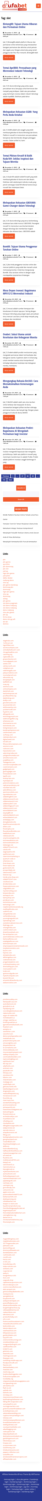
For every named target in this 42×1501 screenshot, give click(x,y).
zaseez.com (7, 664)
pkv (4, 560)
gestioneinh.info (8, 868)
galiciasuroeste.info (10, 1086)
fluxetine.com (8, 1158)
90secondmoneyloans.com (12, 744)
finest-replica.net (9, 865)
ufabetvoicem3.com (10, 808)
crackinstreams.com (10, 767)
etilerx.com (7, 827)
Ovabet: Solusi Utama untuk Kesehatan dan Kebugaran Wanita (20, 335)
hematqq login (17, 1489)
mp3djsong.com (8, 1008)
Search (21, 488)
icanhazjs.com (8, 1183)
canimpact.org (8, 1185)
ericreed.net (7, 1155)
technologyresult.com (10, 716)
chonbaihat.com (8, 1123)
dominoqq (6, 589)
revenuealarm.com (9, 969)
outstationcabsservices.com (12, 923)
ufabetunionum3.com (10, 799)
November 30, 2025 (11, 299)
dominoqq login (30, 1482)
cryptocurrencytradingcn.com (13, 1415)
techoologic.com (8, 905)
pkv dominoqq (8, 566)
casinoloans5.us (8, 1165)
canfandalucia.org (9, 916)
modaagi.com (8, 1082)
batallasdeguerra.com (10, 1089)
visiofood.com (8, 882)
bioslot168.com (8, 978)
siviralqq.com (7, 1395)
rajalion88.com (8, 657)
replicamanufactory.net (11, 785)
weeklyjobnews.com (10, 1425)
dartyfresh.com (8, 691)
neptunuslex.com (9, 1013)
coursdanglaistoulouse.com (12, 1011)
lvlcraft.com (7, 742)
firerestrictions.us (9, 1114)
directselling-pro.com (10, 966)
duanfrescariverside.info (11, 824)
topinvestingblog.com (10, 1059)
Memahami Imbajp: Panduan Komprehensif (18, 528)
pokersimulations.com (11, 783)
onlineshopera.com (10, 689)
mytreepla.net (8, 781)
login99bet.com (8, 645)
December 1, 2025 (11, 211)
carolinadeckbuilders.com (12, 1057)
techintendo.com (9, 726)
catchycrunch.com (9, 666)
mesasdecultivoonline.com (12, 1324)
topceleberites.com (9, 794)
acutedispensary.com (10, 1411)
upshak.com (7, 1390)
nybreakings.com (9, 921)
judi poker (6, 576)
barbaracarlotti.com (10, 1197)
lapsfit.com (7, 776)
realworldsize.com (9, 1312)
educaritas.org (8, 677)
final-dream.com (9, 863)
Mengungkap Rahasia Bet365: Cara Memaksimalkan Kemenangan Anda (20, 384)
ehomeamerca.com (10, 723)
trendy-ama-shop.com (11, 877)
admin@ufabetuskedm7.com (12, 34)
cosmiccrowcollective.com (12, 1287)
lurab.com (6, 971)
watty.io (6, 1273)
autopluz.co (7, 1029)
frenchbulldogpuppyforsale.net (14, 1208)
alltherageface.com (9, 957)
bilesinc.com (7, 1077)
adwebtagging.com (9, 1429)
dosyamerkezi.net (9, 1045)
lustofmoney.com (9, 1448)
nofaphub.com (8, 668)
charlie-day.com (8, 1372)
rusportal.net (7, 1271)
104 (4, 480)
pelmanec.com (8, 1246)
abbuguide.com (8, 714)
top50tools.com (8, 1061)
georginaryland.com (10, 1139)
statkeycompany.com (10, 1054)
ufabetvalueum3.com (10, 801)
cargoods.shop (8, 1280)
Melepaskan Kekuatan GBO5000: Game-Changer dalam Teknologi (19, 204)
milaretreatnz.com (9, 1080)
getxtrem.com (8, 1351)
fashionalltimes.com (10, 939)
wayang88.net (8, 813)
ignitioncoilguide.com (10, 973)
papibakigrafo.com (9, 1181)
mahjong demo (8, 580)
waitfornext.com (8, 854)
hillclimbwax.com (9, 1441)
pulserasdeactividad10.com (12, 1194)
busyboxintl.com (9, 1298)
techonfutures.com (9, 902)
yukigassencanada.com (11, 755)
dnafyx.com (7, 700)
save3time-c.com (9, 1031)
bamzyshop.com (9, 898)
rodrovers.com (8, 748)
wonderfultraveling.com (11, 1103)
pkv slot (5, 569)
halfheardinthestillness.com (12, 1151)
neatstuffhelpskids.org (11, 1093)
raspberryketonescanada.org (13, 907)
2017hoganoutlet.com (11, 1243)
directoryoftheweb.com (11, 1250)
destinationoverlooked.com (12, 1436)
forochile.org (7, 1098)
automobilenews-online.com (13, 937)
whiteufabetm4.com (10, 817)
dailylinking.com (8, 698)
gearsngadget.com (9, 771)
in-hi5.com (6, 1262)
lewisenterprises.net (10, 693)
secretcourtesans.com (10, 648)
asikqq (5, 599)
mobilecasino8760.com (11, 1160)
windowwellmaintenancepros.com (15, 1457)
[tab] (38, 6)
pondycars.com (8, 900)
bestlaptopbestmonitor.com (13, 1137)
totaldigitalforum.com (10, 941)
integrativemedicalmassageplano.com (16, 1381)
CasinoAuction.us (9, 1167)
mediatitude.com (9, 1038)
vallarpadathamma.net (11, 1310)
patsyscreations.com (10, 673)
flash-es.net (7, 1388)
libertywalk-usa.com (10, 1002)
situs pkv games (8, 612)
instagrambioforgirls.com (12, 1344)
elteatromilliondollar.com (12, 1305)
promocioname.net (9, 1105)
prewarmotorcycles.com (11, 1041)
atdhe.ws (6, 1146)
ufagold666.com (8, 888)
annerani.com (8, 1068)
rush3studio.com (9, 1255)
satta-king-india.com (10, 753)
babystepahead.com (10, 1434)
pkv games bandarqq (10, 585)
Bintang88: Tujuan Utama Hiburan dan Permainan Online (20, 25)
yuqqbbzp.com (8, 760)
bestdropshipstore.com (11, 730)
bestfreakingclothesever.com (13, 1399)
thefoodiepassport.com (11, 1176)
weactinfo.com (8, 1354)
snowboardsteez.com (10, 1342)
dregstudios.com (9, 1091)
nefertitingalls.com (9, 670)
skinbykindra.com (9, 955)
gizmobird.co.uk (8, 1006)
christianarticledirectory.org (12, 1220)
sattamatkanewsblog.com (12, 1413)
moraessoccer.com (9, 1096)
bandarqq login (16, 1482)
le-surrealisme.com (9, 1048)
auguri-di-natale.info (10, 1015)
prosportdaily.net (9, 870)
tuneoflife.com (8, 1454)
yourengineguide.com (10, 918)
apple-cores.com (9, 1192)
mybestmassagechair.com (12, 1153)
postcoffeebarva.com (10, 1303)
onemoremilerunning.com (12, 1340)
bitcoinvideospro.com (10, 1285)
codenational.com (9, 960)
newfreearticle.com (9, 1331)
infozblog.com (8, 1121)
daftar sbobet (7, 578)
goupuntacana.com (9, 659)
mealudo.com (8, 1370)
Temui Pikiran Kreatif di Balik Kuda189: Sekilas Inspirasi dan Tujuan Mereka (18, 158)
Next (10, 480)
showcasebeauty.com (10, 1050)
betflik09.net (7, 682)
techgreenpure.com (10, 728)
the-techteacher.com (10, 934)
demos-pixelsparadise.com (12, 1036)
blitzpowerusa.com (9, 1333)
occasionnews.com (9, 1445)
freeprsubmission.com (11, 886)
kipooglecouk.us (8, 1169)
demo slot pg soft (9, 619)
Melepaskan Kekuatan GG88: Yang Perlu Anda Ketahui (20, 113)
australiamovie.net (9, 1004)
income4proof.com (9, 675)
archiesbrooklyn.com (10, 1116)
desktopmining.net (9, 1199)
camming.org (7, 654)
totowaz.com (7, 1418)
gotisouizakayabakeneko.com (13, 1291)
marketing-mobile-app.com (12, 1360)
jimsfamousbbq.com (10, 999)
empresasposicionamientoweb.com (15, 946)
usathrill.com (7, 911)
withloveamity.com (9, 707)
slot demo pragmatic (10, 603)
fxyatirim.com (8, 712)
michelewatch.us (9, 1018)
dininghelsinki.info (9, 822)
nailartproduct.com (9, 737)
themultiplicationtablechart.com (14, 1213)
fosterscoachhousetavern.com (13, 1321)
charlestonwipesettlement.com (14, 1420)
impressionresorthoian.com (12, 1397)
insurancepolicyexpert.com (12, 1052)
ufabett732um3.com (10, 847)
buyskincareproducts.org (11, 1206)
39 (33, 476)
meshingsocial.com (9, 1356)
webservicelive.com (10, 983)
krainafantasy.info (9, 1264)
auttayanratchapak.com (11, 1301)
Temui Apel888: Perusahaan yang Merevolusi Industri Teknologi (19, 69)
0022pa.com (7, 1073)
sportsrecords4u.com (10, 792)
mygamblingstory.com (11, 1239)
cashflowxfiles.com (9, 1347)
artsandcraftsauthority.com (12, 980)
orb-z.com (6, 1319)
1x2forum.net (8, 643)
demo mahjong (8, 610)
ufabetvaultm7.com (10, 804)
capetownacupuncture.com (12, 1282)
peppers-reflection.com (11, 1452)
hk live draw (7, 617)
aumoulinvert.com (9, 1174)
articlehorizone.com (10, 758)
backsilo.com (7, 1392)
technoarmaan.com (10, 943)
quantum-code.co (9, 859)
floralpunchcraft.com (10, 1363)
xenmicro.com (8, 686)
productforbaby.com (10, 1317)
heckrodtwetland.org (10, 1148)
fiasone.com (7, 1365)
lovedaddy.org (8, 1379)
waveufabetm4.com (10, 810)
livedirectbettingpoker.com (12, 1374)
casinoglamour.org (9, 1215)
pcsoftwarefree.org (9, 696)
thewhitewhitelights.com (11, 1144)
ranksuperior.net (9, 1432)
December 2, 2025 (11, 120)
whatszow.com (8, 721)
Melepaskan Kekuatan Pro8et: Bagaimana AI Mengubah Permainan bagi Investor (18, 431)
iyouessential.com (9, 705)
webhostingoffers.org (10, 719)
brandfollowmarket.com (11, 1422)
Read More (10, 58)
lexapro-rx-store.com (10, 1204)
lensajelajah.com (9, 680)
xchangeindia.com (9, 927)
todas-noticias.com (9, 1266)
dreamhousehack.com (11, 932)
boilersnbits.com (9, 1326)
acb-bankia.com (8, 1386)
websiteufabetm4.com (11, 815)
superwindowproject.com (12, 1178)
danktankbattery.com (10, 1367)
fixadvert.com (8, 1027)
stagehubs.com (8, 641)
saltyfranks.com (8, 1066)
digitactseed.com (9, 739)
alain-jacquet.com (9, 1289)
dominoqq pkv (8, 587)
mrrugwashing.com (10, 1383)
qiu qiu (5, 622)
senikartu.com (8, 1269)
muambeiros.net (9, 1119)
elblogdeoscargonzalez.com (12, 1126)
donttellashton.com (10, 1253)
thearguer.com (8, 1358)
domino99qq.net (9, 1248)
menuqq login (9, 1479)
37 (22, 476)
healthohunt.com (9, 833)
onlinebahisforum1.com (11, 650)
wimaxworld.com (9, 1107)
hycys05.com (7, 1337)
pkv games (6, 562)
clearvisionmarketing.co (11, 856)
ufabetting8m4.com (10, 797)
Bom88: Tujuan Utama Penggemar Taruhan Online (20, 248)
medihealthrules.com (10, 909)
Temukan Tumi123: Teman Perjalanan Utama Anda (20, 524)
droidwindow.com (9, 884)
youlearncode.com (9, 709)
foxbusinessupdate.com (11, 1376)
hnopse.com (7, 1443)
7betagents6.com (9, 762)
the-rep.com (7, 1064)
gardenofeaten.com (10, 1335)
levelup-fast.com (9, 778)
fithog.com (6, 1135)
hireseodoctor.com (9, 774)
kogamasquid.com (9, 1210)
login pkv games (8, 573)
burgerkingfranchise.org (11, 1308)
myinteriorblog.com (10, 891)
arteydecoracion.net (10, 1132)
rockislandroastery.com (11, 964)
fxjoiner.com (7, 953)
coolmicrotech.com (9, 930)
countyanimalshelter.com (12, 1427)
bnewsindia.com (8, 893)
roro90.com (7, 1257)
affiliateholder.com (9, 1459)
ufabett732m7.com (10, 879)
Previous (6, 476)
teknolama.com (8, 1314)
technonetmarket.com (10, 843)
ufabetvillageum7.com (11, 806)
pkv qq (5, 615)
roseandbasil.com (9, 1142)
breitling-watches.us (10, 1022)
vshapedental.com (9, 914)
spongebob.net (8, 1296)
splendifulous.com (9, 790)
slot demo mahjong (10, 605)
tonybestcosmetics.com (11, 948)
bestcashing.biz (8, 1112)
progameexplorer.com (11, 962)
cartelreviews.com (9, 732)
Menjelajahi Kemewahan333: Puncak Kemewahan (20, 542)
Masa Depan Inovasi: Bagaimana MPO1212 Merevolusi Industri (19, 292)
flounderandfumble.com (11, 831)
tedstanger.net (8, 845)
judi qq (5, 571)
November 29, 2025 (11, 393)
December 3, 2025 (11, 33)
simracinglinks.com (10, 1043)
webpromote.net (9, 1128)
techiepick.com (8, 895)
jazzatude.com (8, 1070)
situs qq (5, 582)
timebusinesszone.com (11, 1450)
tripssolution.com (9, 751)
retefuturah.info (8, 836)
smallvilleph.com (9, 1084)
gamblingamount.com (10, 1438)
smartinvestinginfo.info (11, 838)
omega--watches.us (10, 1020)
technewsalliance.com (10, 840)
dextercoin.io (7, 1217)
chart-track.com (8, 1100)
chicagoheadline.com (10, 652)
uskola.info (7, 849)
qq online (6, 564)
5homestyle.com (9, 1222)
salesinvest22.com (9, 872)
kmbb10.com (7, 1349)
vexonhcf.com (8, 1034)
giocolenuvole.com (9, 703)
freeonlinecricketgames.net (12, 1109)
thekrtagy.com (8, 925)
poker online (29, 1489)
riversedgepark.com (10, 661)
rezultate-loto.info (9, 787)
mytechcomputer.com (10, 976)
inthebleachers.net (9, 1201)
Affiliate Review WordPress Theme (15, 1474)
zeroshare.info (8, 1075)
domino (5, 624)
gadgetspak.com (8, 769)
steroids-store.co (9, 1130)
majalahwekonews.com (11, 1241)
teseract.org (7, 875)
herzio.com (7, 1259)
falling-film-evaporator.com (12, 1402)
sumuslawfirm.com (10, 1404)
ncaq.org (6, 684)
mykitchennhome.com (11, 1171)
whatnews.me (8, 861)
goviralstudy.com (9, 1187)
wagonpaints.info (9, 852)
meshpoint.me (8, 1294)
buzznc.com (7, 950)
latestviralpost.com (9, 1328)
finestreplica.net (8, 829)
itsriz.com (6, 1278)
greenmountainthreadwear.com (14, 1409)
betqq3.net (7, 1162)
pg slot (26, 1487)
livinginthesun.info (9, 1275)
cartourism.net (8, 1190)
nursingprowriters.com (11, 1406)
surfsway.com (8, 735)
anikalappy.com (8, 820)
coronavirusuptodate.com (12, 765)
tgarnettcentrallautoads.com (13, 1025)
